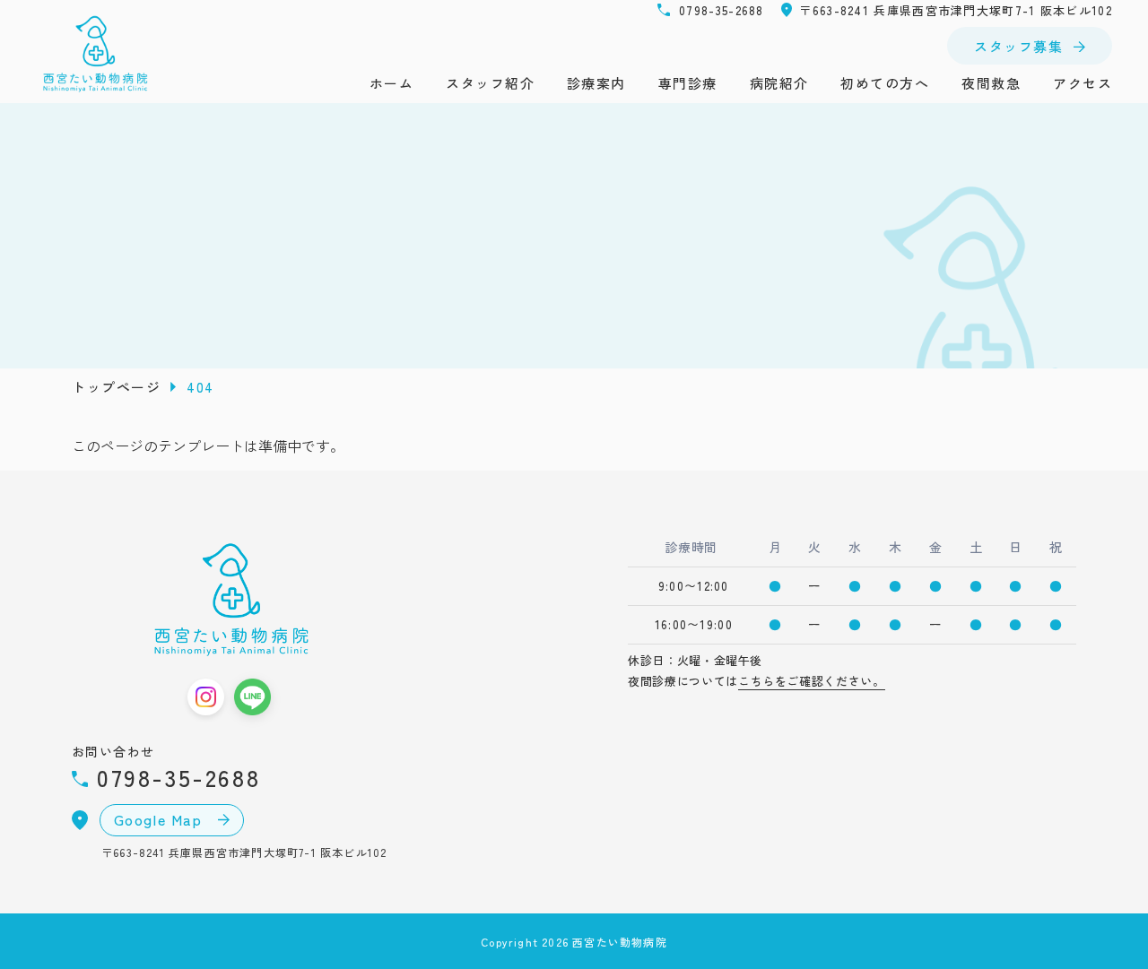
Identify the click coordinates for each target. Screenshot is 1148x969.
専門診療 (688, 83)
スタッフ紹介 (490, 83)
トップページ (116, 386)
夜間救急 (991, 83)
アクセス (1082, 83)
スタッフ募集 (1018, 46)
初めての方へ (884, 83)
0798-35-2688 (721, 10)
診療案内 (596, 83)
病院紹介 (779, 83)
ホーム (392, 83)
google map (161, 819)
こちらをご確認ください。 (811, 680)
